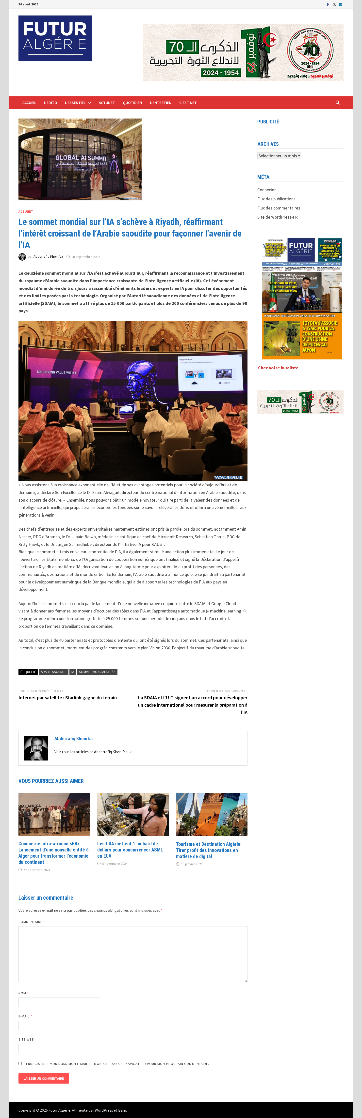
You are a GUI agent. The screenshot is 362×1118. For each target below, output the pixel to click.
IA (72, 672)
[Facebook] (328, 4)
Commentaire (31, 922)
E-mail (25, 1016)
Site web (26, 1039)
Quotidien (132, 102)
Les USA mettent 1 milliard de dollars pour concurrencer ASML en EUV (130, 850)
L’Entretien (160, 102)
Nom (23, 993)
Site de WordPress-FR (277, 217)
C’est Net (188, 102)
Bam (122, 1110)
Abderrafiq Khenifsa (48, 256)
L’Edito (50, 102)
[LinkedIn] (341, 4)
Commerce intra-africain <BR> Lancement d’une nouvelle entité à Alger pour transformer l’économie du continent (53, 853)
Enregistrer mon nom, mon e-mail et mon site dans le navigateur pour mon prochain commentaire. (117, 1063)
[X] (334, 4)
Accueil (29, 102)
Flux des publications (276, 199)
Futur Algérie (59, 1110)
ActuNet (107, 102)
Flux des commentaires (278, 208)
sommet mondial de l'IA (97, 672)
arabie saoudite (53, 672)
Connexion (267, 190)
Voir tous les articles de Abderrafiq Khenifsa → (93, 751)
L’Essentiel (75, 102)
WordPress (104, 1110)
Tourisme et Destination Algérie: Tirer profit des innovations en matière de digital (209, 850)
